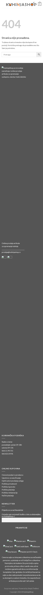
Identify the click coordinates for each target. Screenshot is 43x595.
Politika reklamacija (9, 493)
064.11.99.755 (7, 451)
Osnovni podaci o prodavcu (12, 475)
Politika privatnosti (9, 484)
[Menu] (3, 4)
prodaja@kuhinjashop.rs (11, 252)
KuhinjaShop (28, 592)
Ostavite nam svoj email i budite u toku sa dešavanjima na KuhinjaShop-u (21, 515)
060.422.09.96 (7, 454)
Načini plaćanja (8, 495)
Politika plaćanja (8, 490)
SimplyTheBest (33, 588)
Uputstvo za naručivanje (11, 478)
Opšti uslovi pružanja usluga (13, 481)
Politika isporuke (8, 487)
